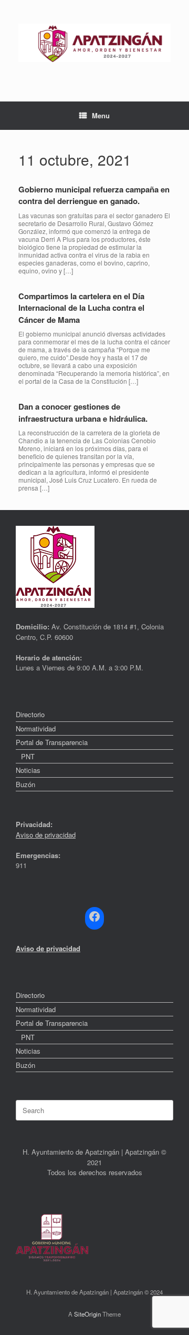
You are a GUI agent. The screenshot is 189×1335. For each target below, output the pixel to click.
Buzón (25, 784)
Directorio (30, 714)
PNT (28, 756)
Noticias (28, 770)
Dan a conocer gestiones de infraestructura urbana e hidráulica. (83, 412)
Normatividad (36, 728)
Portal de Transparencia (52, 742)
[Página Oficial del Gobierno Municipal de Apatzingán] (94, 43)
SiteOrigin (87, 1314)
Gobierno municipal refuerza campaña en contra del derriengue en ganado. (94, 195)
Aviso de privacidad (46, 835)
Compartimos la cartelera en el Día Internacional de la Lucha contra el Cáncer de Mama (81, 307)
